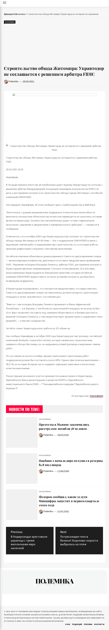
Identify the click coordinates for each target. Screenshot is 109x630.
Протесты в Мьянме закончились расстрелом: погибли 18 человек (64, 426)
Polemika (13, 81)
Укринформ (96, 395)
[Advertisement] (54, 44)
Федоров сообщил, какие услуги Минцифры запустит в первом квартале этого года (69, 501)
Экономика (10, 22)
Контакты (99, 624)
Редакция (77, 624)
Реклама (88, 624)
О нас (67, 624)
